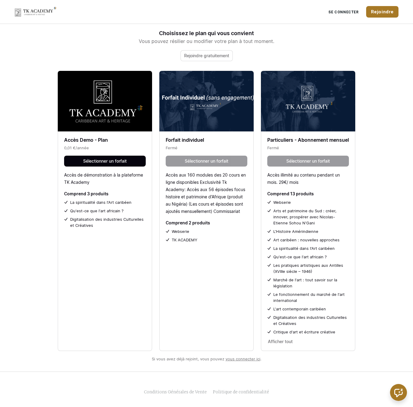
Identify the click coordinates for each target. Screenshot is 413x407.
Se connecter (343, 12)
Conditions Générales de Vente (175, 392)
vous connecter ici (243, 358)
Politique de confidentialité (241, 392)
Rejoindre (382, 12)
